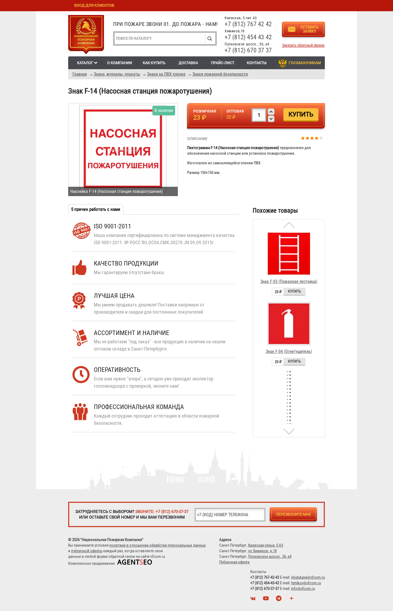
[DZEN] (292, 600)
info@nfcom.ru (303, 588)
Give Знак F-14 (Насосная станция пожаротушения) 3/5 (312, 138)
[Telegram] (279, 600)
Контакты (257, 63)
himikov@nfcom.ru (306, 583)
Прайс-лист (222, 63)
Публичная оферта (234, 562)
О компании (119, 63)
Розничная (204, 111)
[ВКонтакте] (253, 600)
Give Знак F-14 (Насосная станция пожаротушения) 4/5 (316, 138)
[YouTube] (266, 600)
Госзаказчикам (305, 63)
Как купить (154, 63)
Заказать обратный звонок (303, 45)
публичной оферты (86, 550)
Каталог (85, 63)
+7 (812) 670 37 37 (248, 50)
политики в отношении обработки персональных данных (157, 545)
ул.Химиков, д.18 (262, 550)
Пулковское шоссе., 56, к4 (269, 556)
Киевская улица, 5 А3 (265, 545)
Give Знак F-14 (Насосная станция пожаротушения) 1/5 (303, 138)
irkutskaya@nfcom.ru (308, 577)
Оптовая (235, 111)
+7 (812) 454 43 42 (248, 37)
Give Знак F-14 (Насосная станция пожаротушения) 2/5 (307, 138)
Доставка (188, 63)
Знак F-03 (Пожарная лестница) (288, 281)
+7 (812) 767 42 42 (248, 24)
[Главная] (86, 35)
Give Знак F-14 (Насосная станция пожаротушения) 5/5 (321, 138)
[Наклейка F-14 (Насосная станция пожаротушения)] (123, 149)
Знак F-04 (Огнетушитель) (289, 351)
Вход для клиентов (94, 5)
